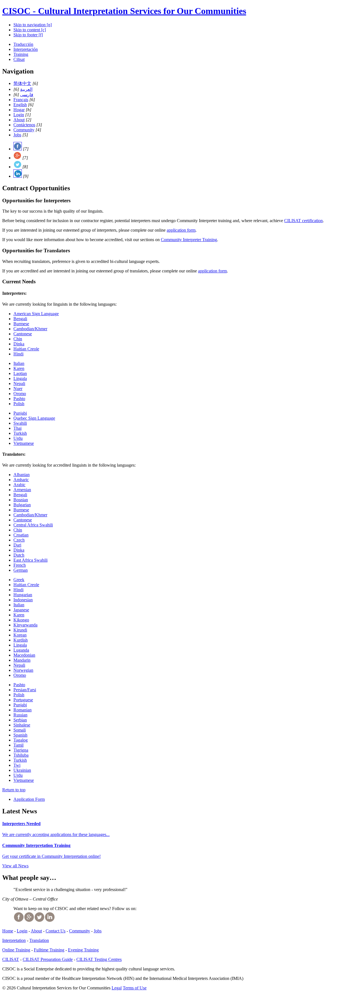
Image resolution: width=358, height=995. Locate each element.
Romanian (22, 709)
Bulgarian (22, 504)
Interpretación (25, 49)
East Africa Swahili (30, 560)
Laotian (20, 373)
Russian (20, 715)
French (19, 565)
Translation (39, 940)
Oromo (19, 393)
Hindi (18, 354)
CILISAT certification (303, 220)
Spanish (20, 735)
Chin (17, 338)
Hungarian (22, 594)
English (20, 104)
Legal (117, 987)
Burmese (21, 323)
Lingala (20, 378)
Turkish (20, 433)
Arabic (19, 484)
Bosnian (20, 499)
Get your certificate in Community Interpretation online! (51, 856)
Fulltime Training (49, 949)
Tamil (18, 745)
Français (20, 99)
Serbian (20, 720)
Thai (17, 428)
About (19, 119)
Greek (18, 579)
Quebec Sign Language (34, 418)
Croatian (21, 535)
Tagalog (20, 740)
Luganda (21, 650)
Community (23, 129)
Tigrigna (20, 750)
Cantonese (22, 333)
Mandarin (21, 660)
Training (20, 54)
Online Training (16, 949)
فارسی (26, 94)
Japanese (21, 609)
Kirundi (20, 630)
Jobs (17, 134)
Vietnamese (23, 443)
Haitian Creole (26, 348)
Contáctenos (24, 124)
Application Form (29, 799)
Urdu (18, 438)
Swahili (20, 423)
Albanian (21, 474)
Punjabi (20, 413)
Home (7, 930)
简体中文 (22, 83)
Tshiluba (21, 755)
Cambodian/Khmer (30, 328)
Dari (17, 545)
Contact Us (55, 930)
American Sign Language (36, 313)
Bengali (20, 318)
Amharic (21, 479)
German (20, 570)
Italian (18, 363)
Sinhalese (21, 725)
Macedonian (24, 655)
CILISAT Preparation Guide (48, 959)
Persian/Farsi (24, 689)
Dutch (18, 555)
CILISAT (10, 959)
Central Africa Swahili (33, 525)
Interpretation (14, 940)
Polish (18, 403)
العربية (26, 89)
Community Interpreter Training (189, 239)
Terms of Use (135, 987)
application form (181, 230)
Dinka (18, 343)
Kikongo (21, 620)
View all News (15, 865)
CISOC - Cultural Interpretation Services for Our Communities (124, 11)
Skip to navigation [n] (32, 24)
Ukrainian (22, 770)
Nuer (17, 388)
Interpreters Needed (21, 823)
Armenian (22, 489)
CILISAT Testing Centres (99, 959)
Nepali (19, 383)
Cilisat (19, 59)
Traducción (23, 44)
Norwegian (23, 670)
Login (18, 114)
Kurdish (20, 640)
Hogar (19, 109)
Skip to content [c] (29, 29)
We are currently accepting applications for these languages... (56, 834)
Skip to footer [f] (28, 34)
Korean (20, 635)
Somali (19, 730)
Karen (18, 368)
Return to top (13, 789)
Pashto (19, 398)
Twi (16, 765)
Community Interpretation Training (36, 845)
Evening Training (83, 949)
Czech (19, 540)
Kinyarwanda (25, 625)
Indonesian (23, 599)
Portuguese (23, 699)
